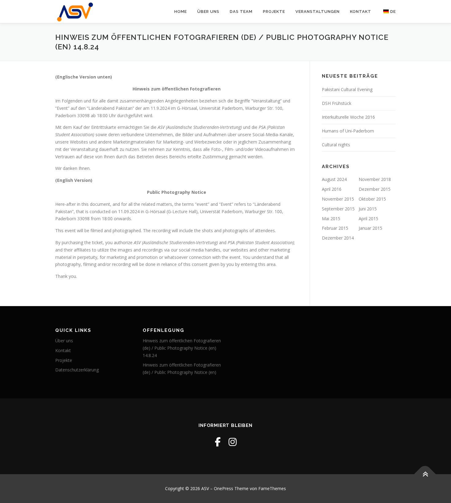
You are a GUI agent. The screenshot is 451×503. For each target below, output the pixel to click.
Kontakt (360, 11)
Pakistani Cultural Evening (347, 89)
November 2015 (338, 199)
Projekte (274, 11)
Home (180, 11)
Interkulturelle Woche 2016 (348, 117)
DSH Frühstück (336, 103)
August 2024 (334, 179)
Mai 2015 (331, 218)
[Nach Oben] (425, 474)
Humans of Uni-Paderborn (348, 131)
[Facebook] (218, 442)
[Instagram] (233, 442)
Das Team (241, 11)
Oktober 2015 (372, 199)
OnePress (223, 488)
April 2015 (368, 218)
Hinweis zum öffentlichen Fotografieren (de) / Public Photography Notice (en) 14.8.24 (182, 348)
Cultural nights (336, 145)
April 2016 (331, 189)
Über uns (208, 11)
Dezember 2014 (338, 238)
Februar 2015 (335, 228)
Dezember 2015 (375, 189)
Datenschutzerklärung (77, 370)
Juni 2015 (368, 209)
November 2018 (375, 179)
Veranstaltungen (317, 11)
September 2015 (338, 209)
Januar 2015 (370, 228)
